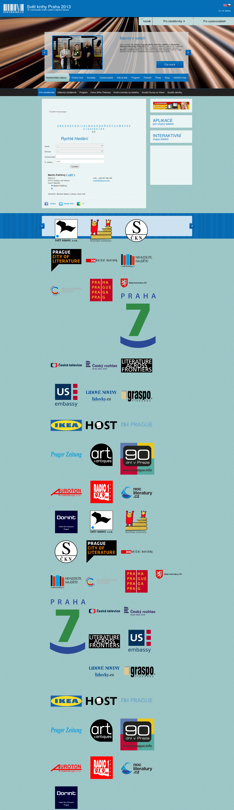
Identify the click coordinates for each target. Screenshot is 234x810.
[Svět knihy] (145, 21)
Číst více (168, 64)
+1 (83, 203)
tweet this (69, 203)
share (52, 203)
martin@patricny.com (101, 180)
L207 (70, 175)
